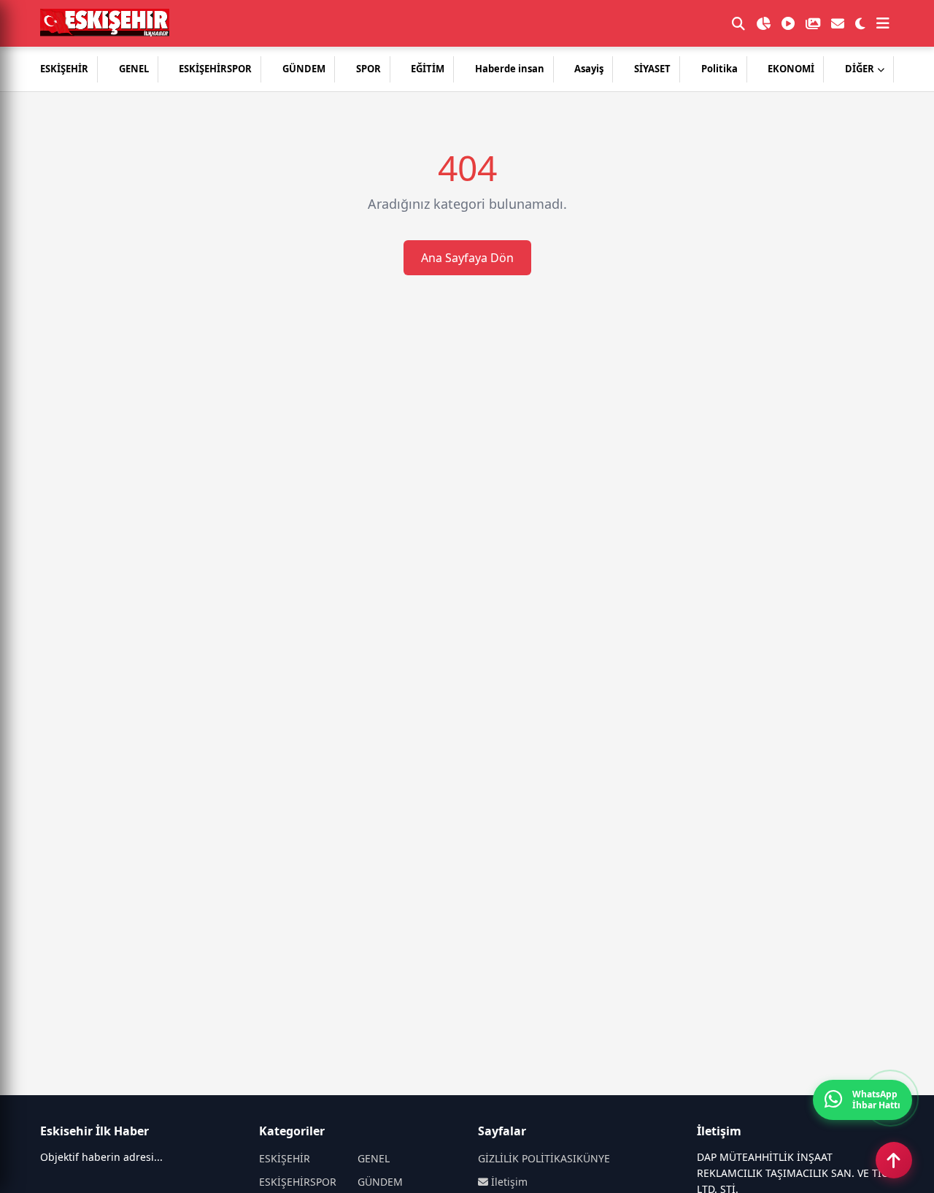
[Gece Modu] (860, 23)
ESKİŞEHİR (64, 68)
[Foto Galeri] (813, 23)
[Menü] (883, 23)
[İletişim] (838, 23)
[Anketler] (763, 23)
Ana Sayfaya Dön (467, 258)
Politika (719, 68)
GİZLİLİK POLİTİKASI (527, 1158)
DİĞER (859, 68)
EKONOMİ (791, 68)
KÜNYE (593, 1158)
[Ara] (738, 23)
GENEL (134, 68)
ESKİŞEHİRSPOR (215, 68)
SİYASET (652, 68)
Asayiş (588, 68)
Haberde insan (509, 68)
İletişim (508, 1182)
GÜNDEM (303, 68)
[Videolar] (788, 23)
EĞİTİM (427, 68)
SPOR (368, 68)
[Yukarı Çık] (894, 1160)
